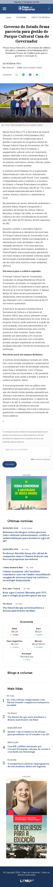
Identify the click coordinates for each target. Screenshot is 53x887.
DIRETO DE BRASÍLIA (41, 17)
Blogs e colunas (19, 673)
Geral (8, 17)
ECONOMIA (21, 17)
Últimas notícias (20, 521)
